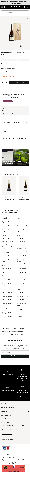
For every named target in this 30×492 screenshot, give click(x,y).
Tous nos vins (13, 328)
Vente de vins (5, 328)
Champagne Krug (21, 241)
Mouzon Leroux (20, 316)
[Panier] (28, 7)
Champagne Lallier (6, 268)
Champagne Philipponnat (16, 331)
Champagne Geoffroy (22, 292)
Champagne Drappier (7, 225)
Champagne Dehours (22, 283)
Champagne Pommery (22, 299)
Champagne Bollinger (22, 238)
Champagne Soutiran (7, 316)
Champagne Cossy (6, 308)
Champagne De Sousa (22, 279)
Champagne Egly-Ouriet (23, 263)
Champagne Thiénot (22, 275)
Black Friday (10, 439)
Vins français (22, 328)
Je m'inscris (15, 356)
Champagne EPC (6, 288)
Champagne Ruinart (7, 238)
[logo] (15, 7)
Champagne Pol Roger (22, 251)
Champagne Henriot (22, 244)
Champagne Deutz (6, 255)
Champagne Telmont (7, 272)
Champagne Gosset (7, 244)
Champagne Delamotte (23, 296)
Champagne (4, 56)
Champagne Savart (7, 296)
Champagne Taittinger (7, 241)
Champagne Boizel (21, 272)
